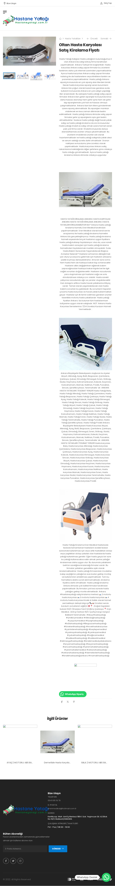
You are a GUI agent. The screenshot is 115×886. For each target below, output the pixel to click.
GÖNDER (56, 848)
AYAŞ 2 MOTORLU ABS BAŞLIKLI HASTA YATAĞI (29, 762)
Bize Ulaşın (11, 3)
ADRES (51, 813)
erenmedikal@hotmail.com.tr (62, 808)
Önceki (93, 38)
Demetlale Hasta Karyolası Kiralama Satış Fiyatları (69, 762)
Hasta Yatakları (73, 38)
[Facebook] (61, 702)
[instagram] (20, 861)
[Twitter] (68, 702)
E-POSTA (52, 805)
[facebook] (6, 861)
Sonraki (105, 38)
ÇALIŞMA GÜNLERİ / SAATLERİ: (63, 823)
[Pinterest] (74, 702)
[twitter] (13, 861)
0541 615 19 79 (54, 800)
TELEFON (52, 797)
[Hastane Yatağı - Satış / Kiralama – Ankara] (26, 20)
